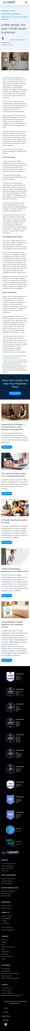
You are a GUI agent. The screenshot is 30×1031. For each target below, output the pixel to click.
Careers (4, 942)
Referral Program (7, 956)
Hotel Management (7, 930)
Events (3, 959)
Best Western (5, 971)
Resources (4, 954)
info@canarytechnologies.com (11, 995)
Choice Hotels (5, 976)
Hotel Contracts (6, 893)
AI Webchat (5, 923)
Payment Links (6, 896)
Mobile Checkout (6, 905)
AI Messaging (5, 918)
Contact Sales (6, 990)
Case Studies (5, 968)
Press (3, 949)
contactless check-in (10, 360)
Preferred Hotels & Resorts (9, 978)
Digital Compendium (8, 878)
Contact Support (6, 993)
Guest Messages (6, 883)
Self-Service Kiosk (7, 868)
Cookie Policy (5, 1016)
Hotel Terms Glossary (8, 947)
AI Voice (4, 920)
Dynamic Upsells (6, 881)
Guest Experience (7, 927)
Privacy (5, 1012)
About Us (4, 939)
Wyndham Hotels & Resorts (10, 973)
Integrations (5, 951)
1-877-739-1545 (6, 988)
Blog (2, 944)
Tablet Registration (7, 866)
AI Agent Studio (6, 916)
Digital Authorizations (8, 891)
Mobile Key (5, 870)
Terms (6, 1008)
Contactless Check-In (8, 863)
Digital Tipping (6, 908)
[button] (26, 2)
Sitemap (5, 1020)
